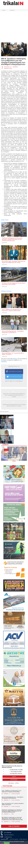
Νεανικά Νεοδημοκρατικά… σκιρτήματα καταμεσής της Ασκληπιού (12, 803)
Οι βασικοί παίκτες (12, 453)
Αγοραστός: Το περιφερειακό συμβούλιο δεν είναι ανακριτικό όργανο (7, 438)
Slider (12, 819)
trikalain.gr (4, 361)
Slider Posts (4, 220)
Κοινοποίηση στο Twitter (15, 376)
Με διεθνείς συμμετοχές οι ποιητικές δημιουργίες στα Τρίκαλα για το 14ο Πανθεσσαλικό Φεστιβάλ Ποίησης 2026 (12, 824)
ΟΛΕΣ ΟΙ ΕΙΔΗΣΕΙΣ (14, 832)
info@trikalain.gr (8, 842)
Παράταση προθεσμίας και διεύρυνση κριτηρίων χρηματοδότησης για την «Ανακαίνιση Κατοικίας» (12, 816)
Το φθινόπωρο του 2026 (16, 775)
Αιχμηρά (6, 450)
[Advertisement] (14, 26)
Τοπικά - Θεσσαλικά (15, 799)
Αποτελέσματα (14, 785)
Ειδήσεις (15, 358)
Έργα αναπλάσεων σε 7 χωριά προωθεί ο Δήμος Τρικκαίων (13, 809)
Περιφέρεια (15, 66)
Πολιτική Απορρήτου (9, 840)
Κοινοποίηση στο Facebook (15, 371)
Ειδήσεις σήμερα (6, 291)
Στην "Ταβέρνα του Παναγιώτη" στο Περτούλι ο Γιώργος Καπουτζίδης (11, 797)
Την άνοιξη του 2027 (16, 777)
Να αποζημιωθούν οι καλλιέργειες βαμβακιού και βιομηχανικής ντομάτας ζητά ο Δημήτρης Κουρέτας (6, 423)
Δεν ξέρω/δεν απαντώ (16, 779)
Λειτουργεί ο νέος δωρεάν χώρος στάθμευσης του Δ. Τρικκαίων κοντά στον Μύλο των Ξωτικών (14, 395)
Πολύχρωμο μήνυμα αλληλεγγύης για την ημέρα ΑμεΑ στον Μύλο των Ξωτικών (14, 405)
